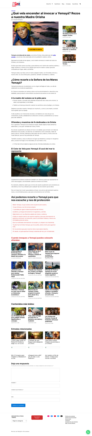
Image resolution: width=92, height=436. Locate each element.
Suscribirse (75, 4)
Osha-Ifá (48, 4)
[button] (88, 432)
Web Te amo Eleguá (70, 423)
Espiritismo (57, 4)
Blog (63, 4)
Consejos (68, 4)
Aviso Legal (68, 419)
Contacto (67, 420)
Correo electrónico (17, 389)
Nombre (13, 382)
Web (12, 396)
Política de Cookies (70, 416)
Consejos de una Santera (71, 421)
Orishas (13, 10)
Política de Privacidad (70, 417)
